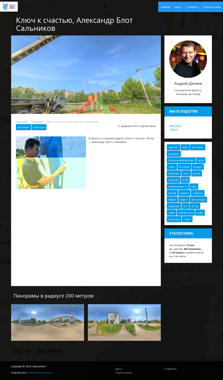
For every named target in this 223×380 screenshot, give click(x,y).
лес (185, 206)
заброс (184, 193)
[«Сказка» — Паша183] (124, 322)
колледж (173, 173)
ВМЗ (185, 147)
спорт (187, 219)
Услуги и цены (212, 6)
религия (173, 180)
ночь (186, 173)
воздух (197, 166)
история (184, 166)
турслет (173, 147)
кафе (200, 212)
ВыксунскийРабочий (181, 160)
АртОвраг (24, 127)
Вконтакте (175, 125)
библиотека (185, 212)
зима (171, 212)
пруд (201, 160)
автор (195, 206)
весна (196, 173)
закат (171, 166)
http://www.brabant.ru (40, 372)
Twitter (173, 129)
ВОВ (185, 180)
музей (172, 193)
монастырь (198, 199)
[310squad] (47, 322)
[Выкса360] (9, 6)
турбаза (198, 193)
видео (184, 199)
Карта (178, 6)
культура (39, 127)
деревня (173, 153)
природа (173, 206)
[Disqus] (86, 237)
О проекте (193, 6)
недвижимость (177, 186)
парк (194, 186)
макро (172, 199)
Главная (165, 6)
